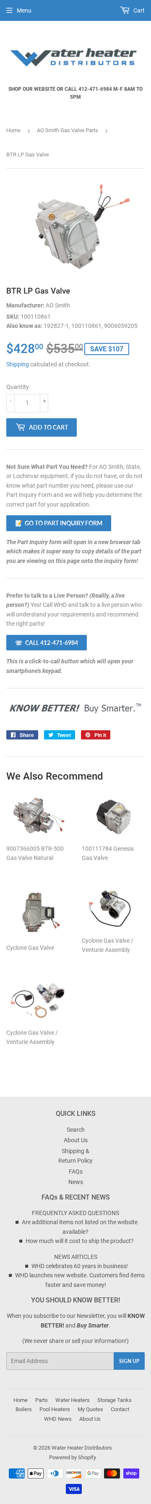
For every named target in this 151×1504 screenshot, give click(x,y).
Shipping (17, 364)
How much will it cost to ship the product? (80, 1241)
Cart (138, 10)
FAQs (76, 1171)
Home (13, 130)
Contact (120, 1409)
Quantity (17, 387)
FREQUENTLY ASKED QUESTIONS (75, 1213)
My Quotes (90, 1409)
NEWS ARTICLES (75, 1256)
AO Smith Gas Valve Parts (67, 130)
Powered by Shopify (72, 1457)
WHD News (58, 1419)
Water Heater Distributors (82, 1448)
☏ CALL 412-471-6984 (46, 642)
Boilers (24, 1409)
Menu (24, 10)
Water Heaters (72, 1400)
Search (76, 1129)
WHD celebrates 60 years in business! (79, 1266)
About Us (76, 1140)
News (75, 1182)
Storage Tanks (114, 1400)
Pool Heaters (54, 1409)
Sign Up (129, 1361)
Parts (41, 1400)
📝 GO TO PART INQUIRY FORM (58, 523)
